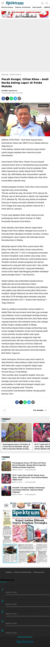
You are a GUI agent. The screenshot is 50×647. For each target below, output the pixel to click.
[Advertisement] (25, 45)
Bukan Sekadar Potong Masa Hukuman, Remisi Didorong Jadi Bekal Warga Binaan (26, 610)
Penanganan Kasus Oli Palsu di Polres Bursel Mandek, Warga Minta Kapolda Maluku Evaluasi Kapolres (16, 447)
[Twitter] (7, 98)
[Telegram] (15, 98)
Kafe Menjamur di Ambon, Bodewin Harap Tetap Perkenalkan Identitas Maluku (27, 629)
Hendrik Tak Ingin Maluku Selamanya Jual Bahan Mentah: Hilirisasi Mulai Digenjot (28, 490)
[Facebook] (3, 98)
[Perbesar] (25, 135)
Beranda (4, 74)
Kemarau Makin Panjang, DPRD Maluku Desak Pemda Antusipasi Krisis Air (26, 620)
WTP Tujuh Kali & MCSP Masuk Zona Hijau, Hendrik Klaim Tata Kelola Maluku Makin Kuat (30, 477)
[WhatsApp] (11, 98)
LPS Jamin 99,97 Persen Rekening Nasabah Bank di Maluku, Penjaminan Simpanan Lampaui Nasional (27, 587)
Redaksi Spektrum (9, 91)
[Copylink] (19, 98)
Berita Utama (15, 74)
